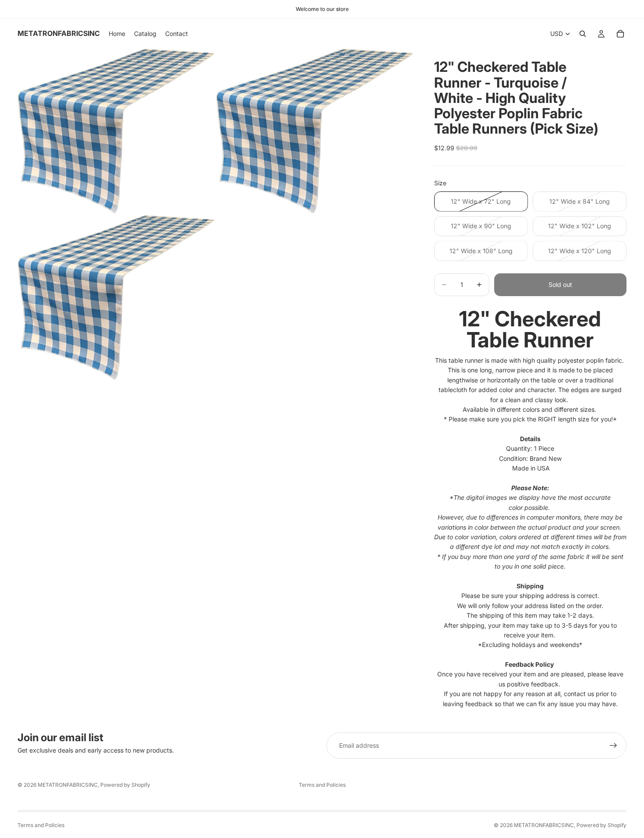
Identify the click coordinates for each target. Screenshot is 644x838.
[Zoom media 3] (116, 297)
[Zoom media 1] (116, 131)
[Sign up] (613, 745)
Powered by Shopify (125, 784)
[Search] (582, 33)
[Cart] (620, 33)
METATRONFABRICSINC (68, 784)
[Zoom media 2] (314, 131)
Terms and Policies (322, 784)
